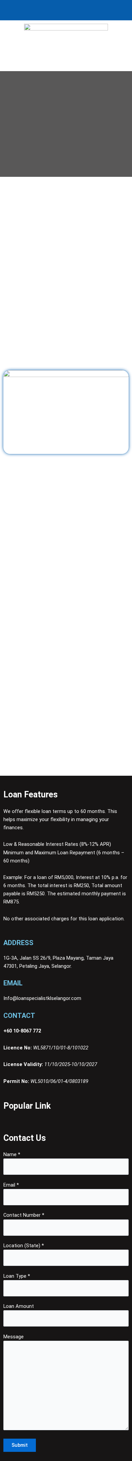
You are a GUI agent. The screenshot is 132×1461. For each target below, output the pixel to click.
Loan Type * (16, 1276)
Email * (11, 1185)
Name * (11, 1154)
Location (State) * (23, 1246)
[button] (65, 64)
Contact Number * (23, 1215)
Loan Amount (18, 1306)
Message (13, 1337)
